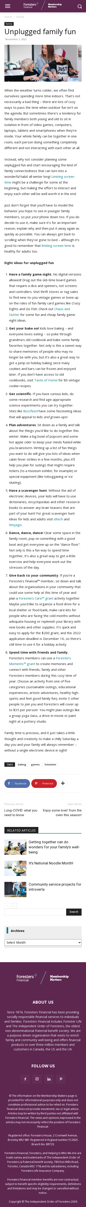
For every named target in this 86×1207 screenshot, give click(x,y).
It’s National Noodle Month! (51, 863)
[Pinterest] (60, 1079)
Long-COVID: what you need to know (20, 812)
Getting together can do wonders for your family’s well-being (54, 847)
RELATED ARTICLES (21, 830)
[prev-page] (7, 906)
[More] (62, 783)
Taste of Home (46, 380)
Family (20, 17)
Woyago (15, 525)
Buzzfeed (30, 411)
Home (8, 17)
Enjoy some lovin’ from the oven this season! (62, 812)
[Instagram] (37, 1079)
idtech (58, 519)
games (35, 764)
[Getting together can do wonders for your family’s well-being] (15, 847)
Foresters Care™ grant (36, 598)
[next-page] (14, 906)
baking (22, 764)
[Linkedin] (49, 1079)
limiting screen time (56, 245)
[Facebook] (25, 1079)
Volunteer (50, 764)
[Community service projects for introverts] (15, 889)
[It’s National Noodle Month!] (15, 868)
